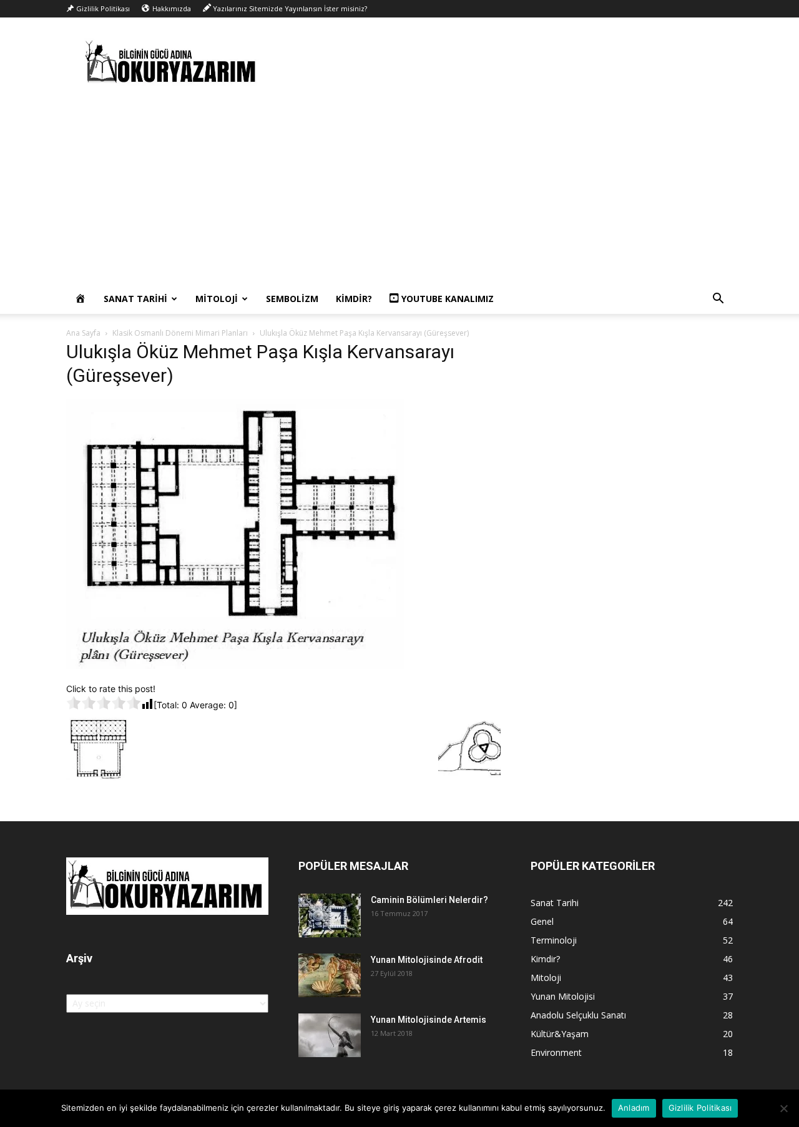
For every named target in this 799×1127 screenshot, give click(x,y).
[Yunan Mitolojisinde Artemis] (329, 1035)
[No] (783, 1108)
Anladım (634, 1108)
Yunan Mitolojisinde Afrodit (427, 960)
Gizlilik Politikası (700, 1108)
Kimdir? (354, 299)
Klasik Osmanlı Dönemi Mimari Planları (180, 333)
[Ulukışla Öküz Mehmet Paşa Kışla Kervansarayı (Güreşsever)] (235, 669)
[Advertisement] (399, 190)
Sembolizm (292, 299)
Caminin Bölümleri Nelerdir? (429, 900)
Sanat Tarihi (135, 299)
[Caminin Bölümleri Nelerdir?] (329, 915)
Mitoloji (216, 299)
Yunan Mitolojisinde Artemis (428, 1020)
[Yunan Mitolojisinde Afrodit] (329, 975)
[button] (718, 300)
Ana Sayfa (83, 333)
